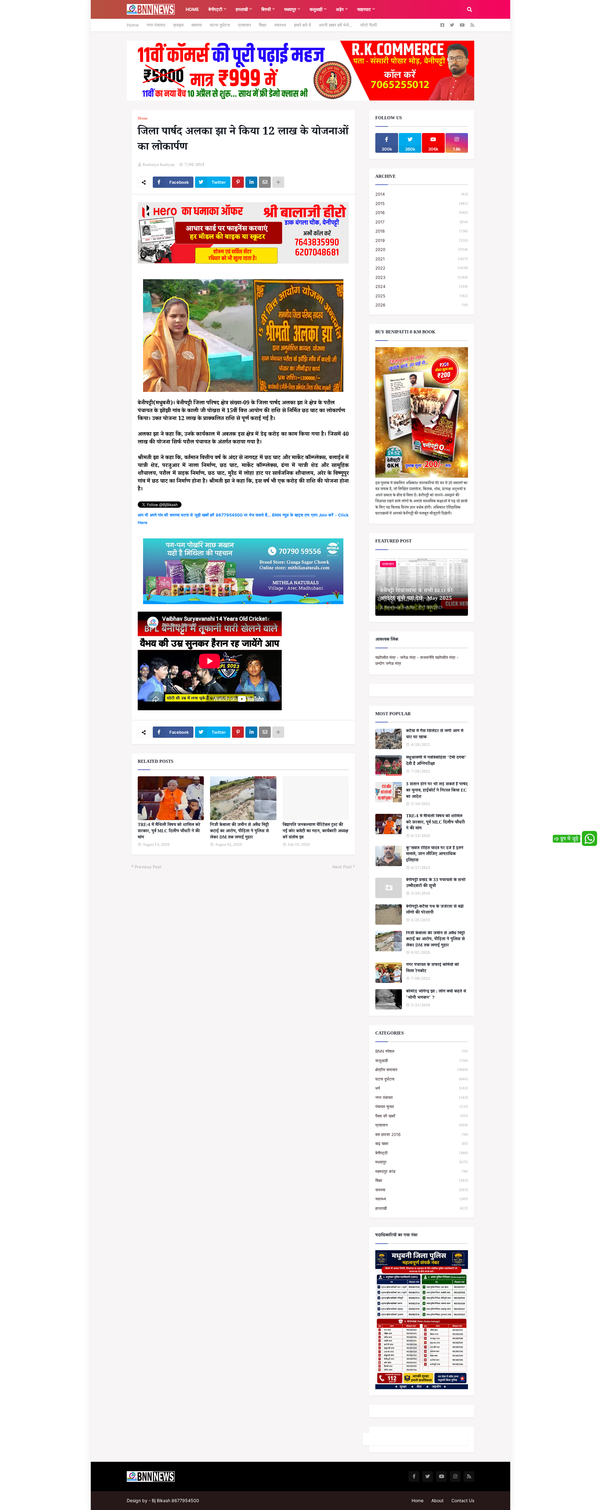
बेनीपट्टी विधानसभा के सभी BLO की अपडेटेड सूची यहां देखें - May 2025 (416, 595)
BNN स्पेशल (421, 1051)
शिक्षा (262, 25)
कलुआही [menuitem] (316, 9)
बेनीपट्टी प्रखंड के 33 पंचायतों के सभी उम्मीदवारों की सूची (435, 884)
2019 (421, 240)
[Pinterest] (238, 182)
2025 (421, 295)
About (437, 1500)
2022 (421, 267)
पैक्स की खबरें (421, 1115)
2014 (421, 194)
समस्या (196, 25)
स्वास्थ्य (280, 25)
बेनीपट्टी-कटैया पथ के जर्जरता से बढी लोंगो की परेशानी (435, 910)
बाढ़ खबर (421, 1143)
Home (133, 25)
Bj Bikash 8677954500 (175, 1500)
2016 (421, 212)
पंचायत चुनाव (421, 1106)
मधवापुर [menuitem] (290, 9)
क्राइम (178, 25)
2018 (421, 231)
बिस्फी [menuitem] (266, 9)
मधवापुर (421, 1161)
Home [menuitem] (192, 9)
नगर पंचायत (155, 25)
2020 (421, 249)
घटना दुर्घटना (220, 25)
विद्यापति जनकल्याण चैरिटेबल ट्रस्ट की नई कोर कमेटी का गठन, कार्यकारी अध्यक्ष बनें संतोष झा (315, 832)
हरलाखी (421, 1208)
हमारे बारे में (302, 25)
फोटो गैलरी (368, 25)
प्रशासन (244, 25)
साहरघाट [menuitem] (364, 9)
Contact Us (462, 1500)
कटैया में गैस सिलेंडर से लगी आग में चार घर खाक (434, 735)
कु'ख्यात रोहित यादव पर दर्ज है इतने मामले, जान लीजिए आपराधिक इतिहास (434, 855)
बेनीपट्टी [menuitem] (215, 9)
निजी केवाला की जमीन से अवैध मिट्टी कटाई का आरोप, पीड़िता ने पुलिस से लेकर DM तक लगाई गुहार (239, 832)
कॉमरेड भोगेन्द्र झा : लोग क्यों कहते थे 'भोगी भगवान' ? (436, 995)
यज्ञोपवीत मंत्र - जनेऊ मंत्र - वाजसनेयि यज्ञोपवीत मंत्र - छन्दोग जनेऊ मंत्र (417, 660)
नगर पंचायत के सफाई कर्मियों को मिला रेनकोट (432, 969)
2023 (421, 277)
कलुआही (421, 1060)
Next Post (342, 866)
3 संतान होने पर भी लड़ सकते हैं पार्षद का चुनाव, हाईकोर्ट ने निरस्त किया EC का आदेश (437, 791)
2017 (421, 221)
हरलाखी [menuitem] (242, 9)
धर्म (421, 1088)
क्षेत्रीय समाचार (421, 1069)
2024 (421, 286)
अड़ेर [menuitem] (340, 9)
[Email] (265, 182)
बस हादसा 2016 (421, 1134)
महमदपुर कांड (421, 1171)
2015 (421, 203)
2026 (421, 304)
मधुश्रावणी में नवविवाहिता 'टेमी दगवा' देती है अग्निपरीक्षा (436, 761)
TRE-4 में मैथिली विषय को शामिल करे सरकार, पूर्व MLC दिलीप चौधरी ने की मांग (169, 832)
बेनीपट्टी (421, 1152)
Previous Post (148, 866)
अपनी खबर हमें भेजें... (335, 25)
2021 (421, 258)
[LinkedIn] (251, 182)
